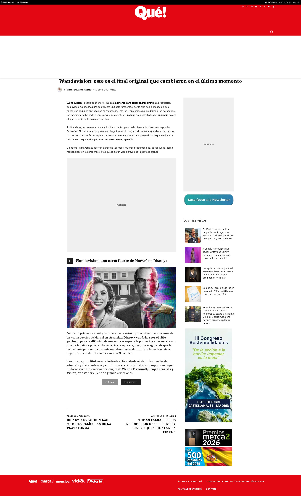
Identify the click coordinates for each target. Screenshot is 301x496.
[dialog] (150, 248)
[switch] (189, 247)
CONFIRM (129, 293)
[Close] (205, 198)
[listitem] (150, 240)
